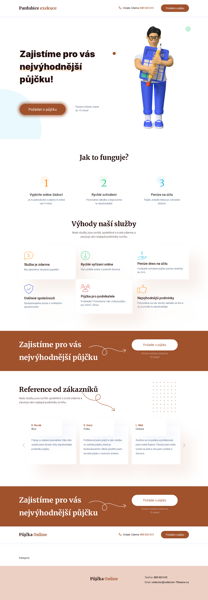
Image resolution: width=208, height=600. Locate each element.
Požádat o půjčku (175, 8)
